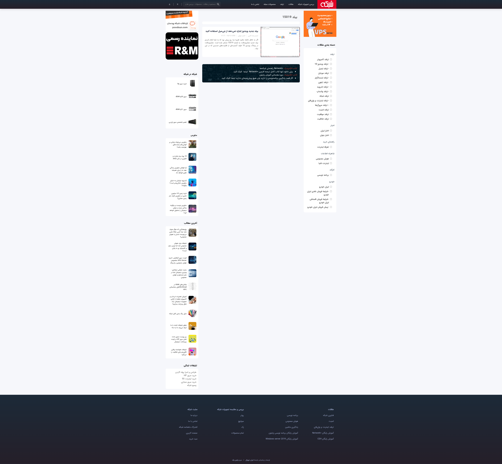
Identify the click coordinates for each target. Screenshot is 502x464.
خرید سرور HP (190, 375)
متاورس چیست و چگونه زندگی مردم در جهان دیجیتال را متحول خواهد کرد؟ (178, 209)
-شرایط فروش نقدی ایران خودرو (318, 193)
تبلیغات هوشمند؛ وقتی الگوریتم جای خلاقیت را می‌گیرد (179, 352)
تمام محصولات (237, 433)
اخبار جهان (324, 135)
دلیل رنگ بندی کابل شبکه (178, 313)
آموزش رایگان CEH (326, 438)
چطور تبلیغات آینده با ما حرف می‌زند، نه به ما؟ (178, 326)
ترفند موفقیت (323, 114)
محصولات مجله (270, 4)
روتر (242, 415)
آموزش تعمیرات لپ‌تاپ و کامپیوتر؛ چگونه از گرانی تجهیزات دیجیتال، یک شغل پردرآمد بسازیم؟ (178, 300)
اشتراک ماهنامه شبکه (188, 427)
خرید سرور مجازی (188, 382)
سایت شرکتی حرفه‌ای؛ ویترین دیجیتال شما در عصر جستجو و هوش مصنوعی (179, 274)
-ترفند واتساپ (323, 91)
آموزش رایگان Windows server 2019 (282, 438)
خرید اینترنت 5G (189, 378)
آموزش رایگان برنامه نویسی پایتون (283, 433)
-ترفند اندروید (323, 87)
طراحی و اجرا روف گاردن (185, 372)
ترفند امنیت (324, 109)
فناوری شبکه (328, 415)
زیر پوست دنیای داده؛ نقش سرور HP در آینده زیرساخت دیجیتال (179, 339)
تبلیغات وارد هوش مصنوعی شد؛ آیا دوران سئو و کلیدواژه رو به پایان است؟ (178, 247)
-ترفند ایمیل (323, 68)
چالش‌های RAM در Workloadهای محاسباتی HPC (178, 287)
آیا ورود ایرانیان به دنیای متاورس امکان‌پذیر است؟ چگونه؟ (178, 183)
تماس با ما (255, 4)
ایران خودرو (324, 186)
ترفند (282, 4)
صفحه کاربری (191, 433)
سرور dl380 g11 (181, 109)
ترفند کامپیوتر (323, 59)
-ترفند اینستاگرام (322, 77)
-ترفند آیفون (323, 82)
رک (242, 427)
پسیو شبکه (191, 385)
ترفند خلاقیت (323, 119)
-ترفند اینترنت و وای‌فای (318, 100)
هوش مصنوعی (322, 158)
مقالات (290, 4)
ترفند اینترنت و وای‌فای (324, 427)
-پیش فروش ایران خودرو (318, 207)
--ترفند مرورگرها (322, 105)
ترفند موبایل (323, 73)
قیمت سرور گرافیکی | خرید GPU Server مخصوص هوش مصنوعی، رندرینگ (178, 260)
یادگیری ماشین (291, 427)
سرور (237, 460)
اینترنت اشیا (324, 163)
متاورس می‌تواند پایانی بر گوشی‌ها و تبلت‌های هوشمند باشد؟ (178, 144)
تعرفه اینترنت (323, 147)
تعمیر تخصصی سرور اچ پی (178, 122)
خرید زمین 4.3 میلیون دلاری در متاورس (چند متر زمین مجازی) (178, 196)
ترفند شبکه (324, 96)
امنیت (331, 421)
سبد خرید (193, 438)
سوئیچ (241, 421)
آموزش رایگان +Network (323, 433)
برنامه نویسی (323, 175)
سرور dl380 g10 (181, 96)
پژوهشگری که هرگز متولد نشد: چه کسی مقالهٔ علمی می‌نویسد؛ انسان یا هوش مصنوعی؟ (178, 233)
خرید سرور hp (182, 84)
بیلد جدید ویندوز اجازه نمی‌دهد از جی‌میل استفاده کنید (232, 31)
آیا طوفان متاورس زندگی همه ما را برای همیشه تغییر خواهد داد (178, 170)
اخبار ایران (325, 130)
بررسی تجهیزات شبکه (306, 4)
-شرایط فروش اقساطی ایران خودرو (319, 201)
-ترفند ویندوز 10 (322, 64)
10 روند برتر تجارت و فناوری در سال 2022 (180, 157)
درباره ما (193, 415)
